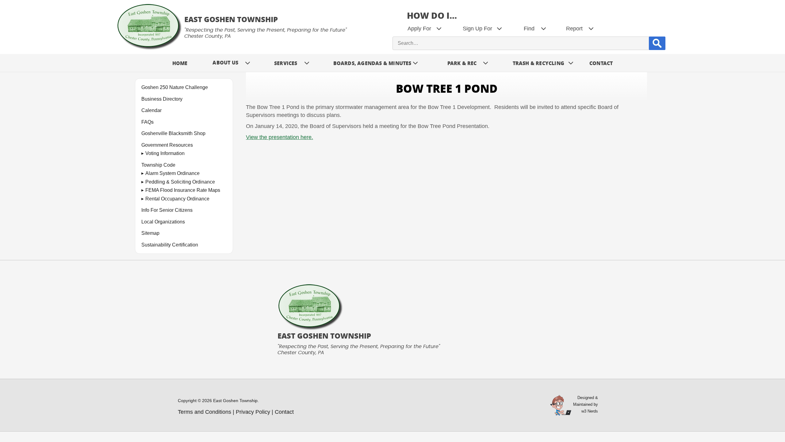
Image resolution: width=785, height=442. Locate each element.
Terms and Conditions (204, 412)
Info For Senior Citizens (167, 210)
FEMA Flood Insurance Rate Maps (182, 190)
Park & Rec (462, 63)
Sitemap (150, 233)
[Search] (657, 43)
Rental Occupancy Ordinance (177, 198)
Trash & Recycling (538, 63)
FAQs (147, 122)
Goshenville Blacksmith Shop (173, 133)
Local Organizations (163, 221)
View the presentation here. (279, 137)
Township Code (158, 165)
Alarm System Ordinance (172, 173)
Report (574, 28)
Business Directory (161, 99)
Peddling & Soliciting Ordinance (180, 181)
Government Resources (167, 145)
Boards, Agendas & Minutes (372, 63)
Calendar (151, 110)
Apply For (419, 28)
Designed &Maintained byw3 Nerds (585, 404)
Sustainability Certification (169, 244)
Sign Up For (477, 28)
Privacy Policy (253, 412)
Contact (601, 63)
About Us (225, 62)
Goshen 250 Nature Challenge (174, 87)
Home (180, 63)
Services (285, 63)
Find (529, 28)
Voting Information (165, 153)
